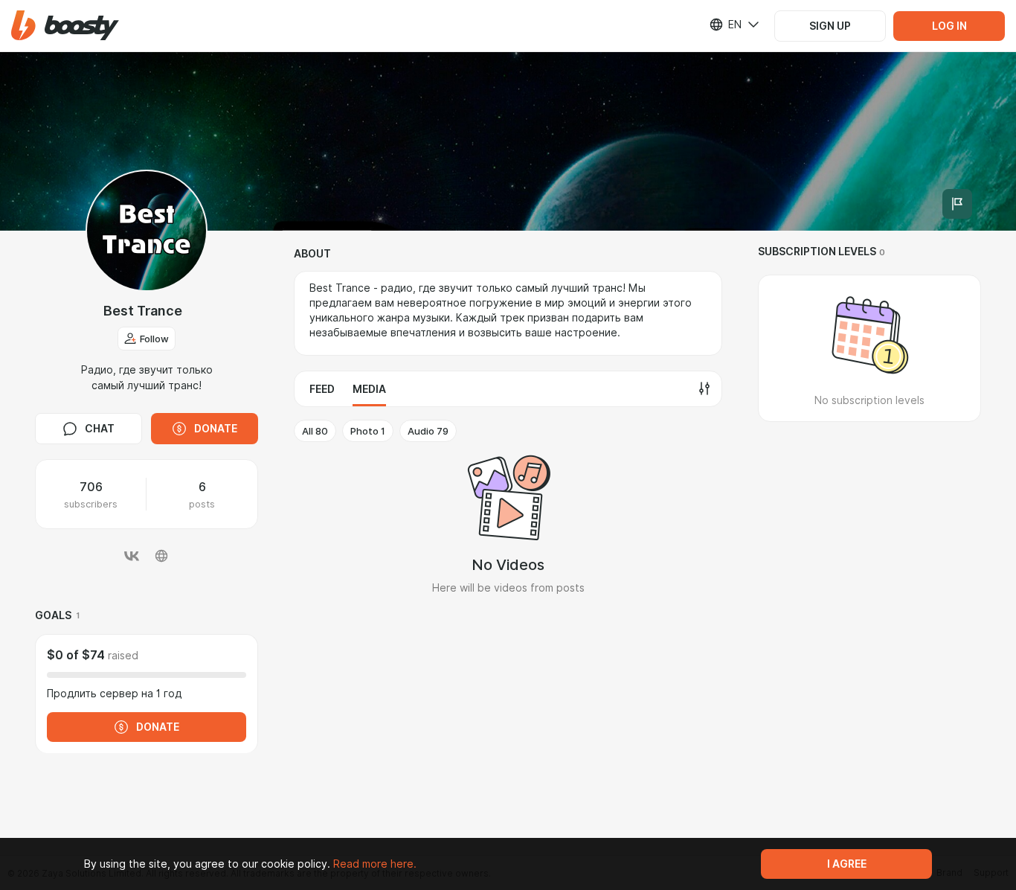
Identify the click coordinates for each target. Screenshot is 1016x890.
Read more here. (375, 864)
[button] (65, 25)
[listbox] (725, 24)
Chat (100, 429)
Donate (215, 429)
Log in (949, 26)
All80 (315, 431)
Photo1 (367, 431)
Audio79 (428, 431)
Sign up (830, 26)
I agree (847, 864)
